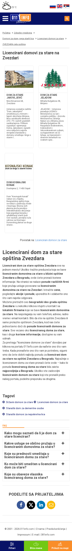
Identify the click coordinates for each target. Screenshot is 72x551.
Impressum (24, 534)
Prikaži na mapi (60, 548)
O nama (40, 529)
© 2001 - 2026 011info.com (19, 529)
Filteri (12, 548)
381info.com (48, 534)
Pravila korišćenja (56, 529)
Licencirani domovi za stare (51, 240)
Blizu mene (36, 548)
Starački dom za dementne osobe (25, 408)
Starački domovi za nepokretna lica (25, 414)
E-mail (35, 534)
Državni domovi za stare (19, 402)
